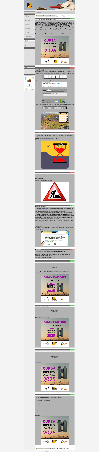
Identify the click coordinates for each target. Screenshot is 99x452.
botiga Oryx (60, 269)
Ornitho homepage (27, 11)
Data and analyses (27, 20)
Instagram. (67, 271)
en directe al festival (57, 271)
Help (25, 41)
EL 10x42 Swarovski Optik (49, 410)
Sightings (26, 15)
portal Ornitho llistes (38, 272)
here (42, 229)
